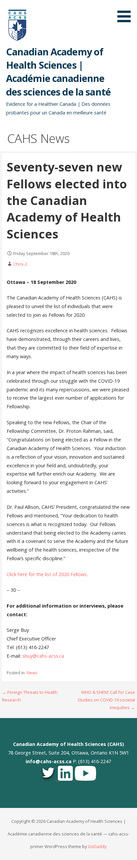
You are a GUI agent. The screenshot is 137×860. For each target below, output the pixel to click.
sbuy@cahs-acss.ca (43, 656)
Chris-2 (20, 264)
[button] (126, 12)
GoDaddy (97, 846)
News (32, 673)
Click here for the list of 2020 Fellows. (47, 574)
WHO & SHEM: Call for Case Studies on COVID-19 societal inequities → (106, 700)
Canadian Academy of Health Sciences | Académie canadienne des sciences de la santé (58, 71)
